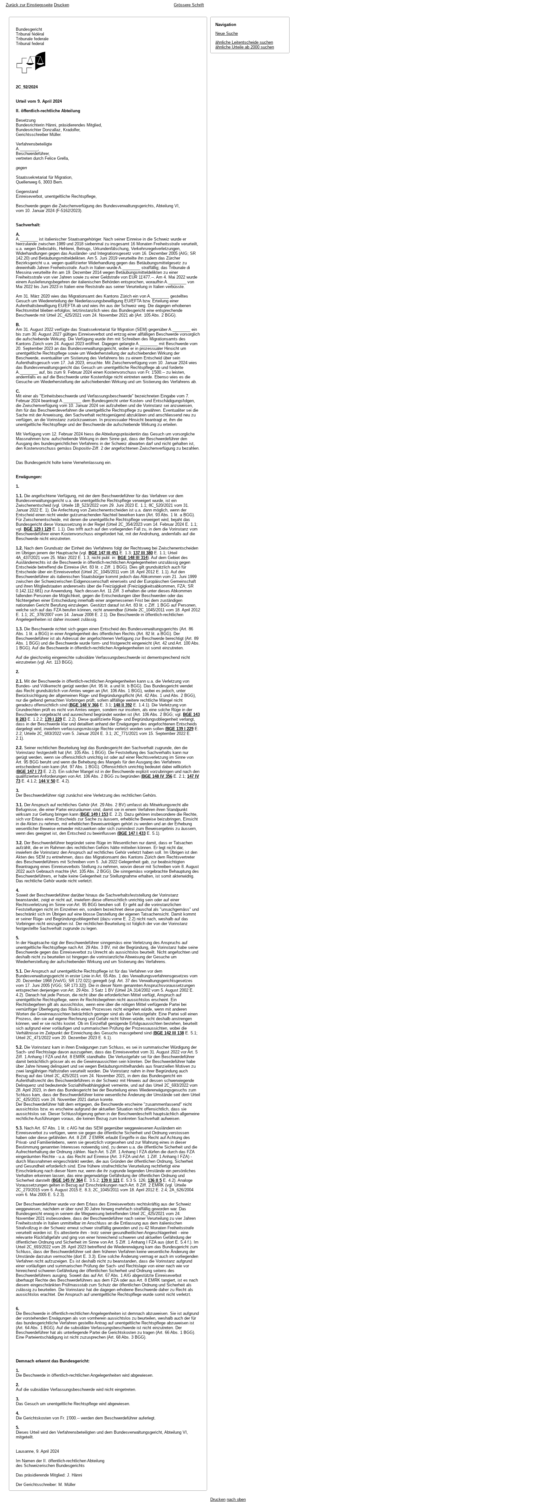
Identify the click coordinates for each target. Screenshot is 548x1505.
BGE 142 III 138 (169, 1033)
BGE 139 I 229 (179, 728)
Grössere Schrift (189, 5)
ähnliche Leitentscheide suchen (244, 42)
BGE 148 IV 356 (157, 776)
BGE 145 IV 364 (68, 1180)
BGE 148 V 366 (84, 705)
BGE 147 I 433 (132, 833)
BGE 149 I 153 (94, 814)
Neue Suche (226, 33)
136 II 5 (155, 1180)
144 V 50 (47, 781)
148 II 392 (123, 705)
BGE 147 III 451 (103, 552)
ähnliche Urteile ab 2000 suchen (244, 47)
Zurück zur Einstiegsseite (29, 5)
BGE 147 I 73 (29, 771)
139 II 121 (110, 1180)
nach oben (236, 1499)
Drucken (61, 5)
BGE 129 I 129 (37, 529)
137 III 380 (143, 552)
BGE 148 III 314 (132, 557)
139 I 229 (53, 719)
